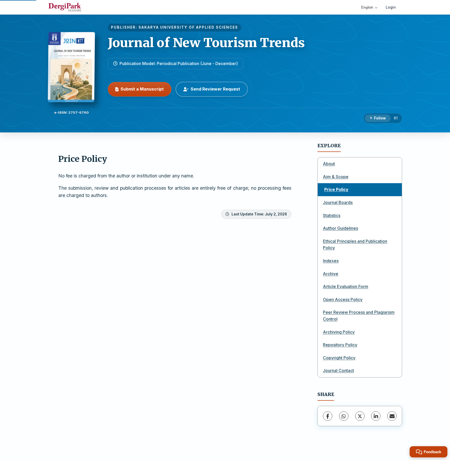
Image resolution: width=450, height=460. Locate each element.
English (367, 7)
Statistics (331, 215)
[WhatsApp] (343, 416)
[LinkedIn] (375, 416)
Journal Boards (338, 202)
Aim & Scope (335, 176)
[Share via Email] (392, 416)
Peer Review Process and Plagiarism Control (359, 316)
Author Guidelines (340, 228)
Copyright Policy (339, 357)
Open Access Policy (342, 299)
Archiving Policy (339, 332)
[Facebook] (327, 416)
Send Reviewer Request (215, 89)
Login (391, 7)
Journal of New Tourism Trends (206, 42)
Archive (330, 273)
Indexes (331, 260)
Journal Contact (338, 370)
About (329, 163)
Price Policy (336, 189)
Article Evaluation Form (345, 286)
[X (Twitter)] (360, 416)
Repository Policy (340, 344)
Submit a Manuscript (142, 89)
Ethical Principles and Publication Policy (355, 245)
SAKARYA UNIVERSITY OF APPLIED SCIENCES (188, 27)
